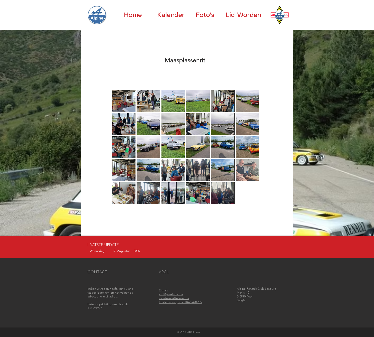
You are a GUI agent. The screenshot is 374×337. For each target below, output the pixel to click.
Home (133, 15)
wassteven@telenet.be (174, 298)
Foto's (205, 15)
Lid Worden (243, 15)
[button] (123, 101)
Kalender (171, 15)
